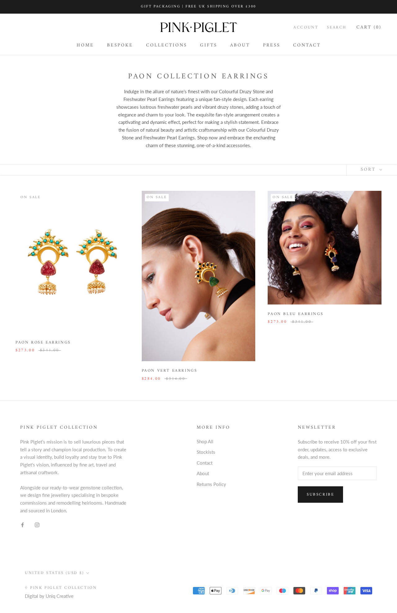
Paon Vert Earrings (169, 370)
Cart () (368, 27)
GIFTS (208, 45)
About (203, 473)
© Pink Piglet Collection (61, 587)
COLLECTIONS (166, 45)
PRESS (271, 45)
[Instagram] (37, 524)
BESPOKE (120, 45)
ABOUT (240, 45)
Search (336, 27)
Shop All (205, 441)
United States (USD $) (54, 572)
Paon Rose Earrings (43, 342)
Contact (204, 463)
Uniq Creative (60, 596)
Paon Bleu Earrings (295, 313)
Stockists (206, 452)
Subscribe (320, 494)
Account (305, 27)
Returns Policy (211, 484)
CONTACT (307, 45)
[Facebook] (22, 524)
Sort (369, 169)
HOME (85, 45)
